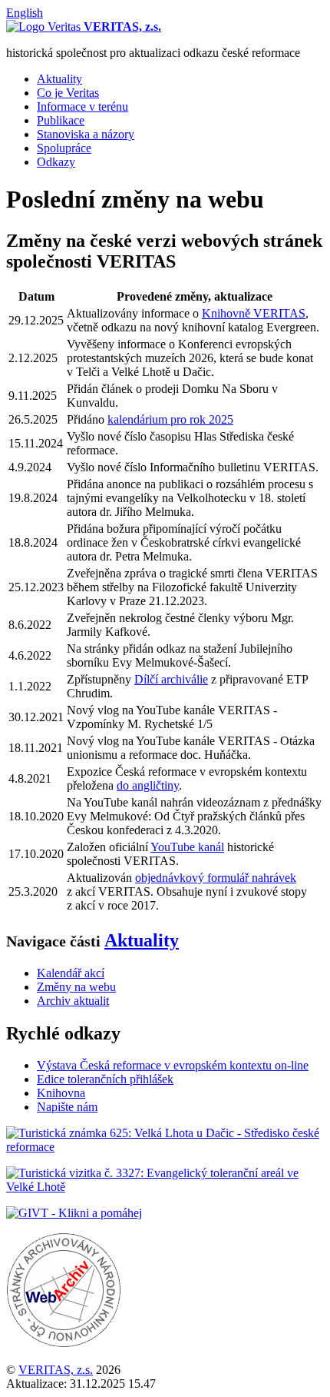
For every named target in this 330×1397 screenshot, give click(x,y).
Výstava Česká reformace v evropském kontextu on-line (173, 1065)
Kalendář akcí (70, 973)
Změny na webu (76, 986)
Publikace (60, 120)
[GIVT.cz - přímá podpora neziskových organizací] (74, 1212)
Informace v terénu (82, 106)
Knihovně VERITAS (253, 313)
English (24, 12)
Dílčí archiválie (171, 679)
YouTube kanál (187, 846)
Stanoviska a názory (85, 134)
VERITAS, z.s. (55, 1369)
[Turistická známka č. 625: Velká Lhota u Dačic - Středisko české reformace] (165, 1146)
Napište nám (67, 1106)
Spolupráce (64, 148)
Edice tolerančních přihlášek (105, 1079)
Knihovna (61, 1092)
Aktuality (59, 78)
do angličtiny (148, 785)
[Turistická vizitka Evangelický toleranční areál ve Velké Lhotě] (165, 1186)
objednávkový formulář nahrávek (215, 877)
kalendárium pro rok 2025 (170, 419)
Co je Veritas (68, 92)
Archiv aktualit (73, 1000)
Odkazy (56, 161)
